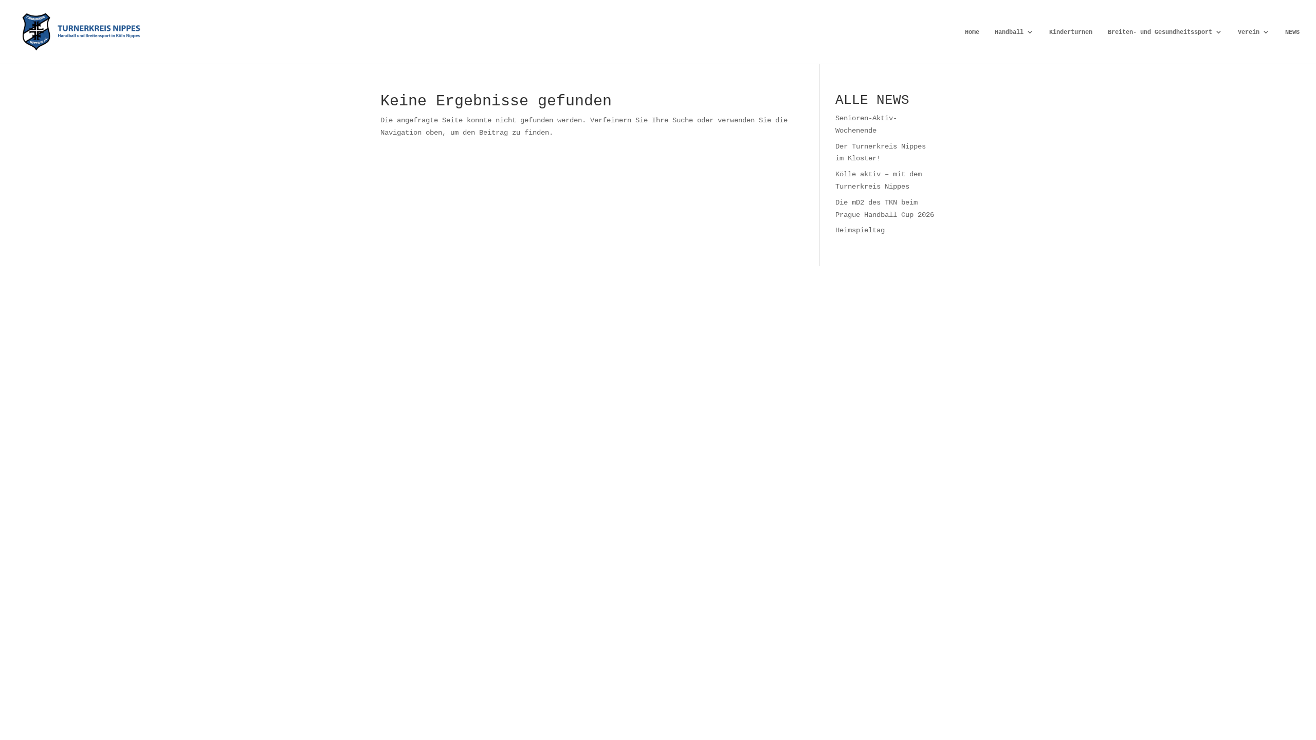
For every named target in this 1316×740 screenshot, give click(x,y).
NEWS (1292, 32)
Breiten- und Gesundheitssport (1160, 32)
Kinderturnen (1070, 32)
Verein (1248, 32)
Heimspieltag (860, 230)
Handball (1009, 32)
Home (972, 32)
